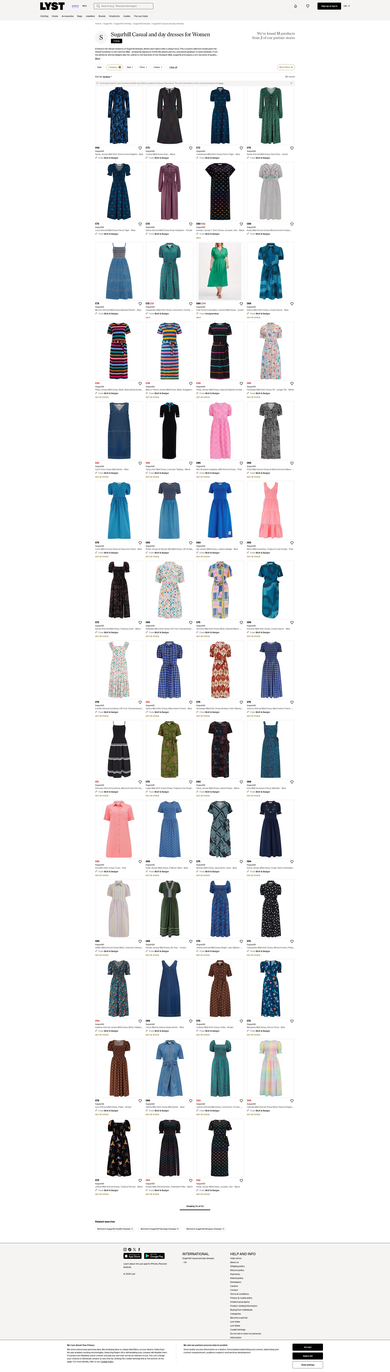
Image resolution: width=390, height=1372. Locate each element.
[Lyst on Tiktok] (129, 1250)
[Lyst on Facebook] (139, 1250)
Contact (234, 1290)
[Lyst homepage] (52, 6)
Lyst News (235, 1325)
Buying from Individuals (241, 1309)
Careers (234, 1286)
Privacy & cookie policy (241, 1298)
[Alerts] (295, 6)
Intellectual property (240, 1302)
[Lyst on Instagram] (125, 1250)
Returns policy (237, 1270)
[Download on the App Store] (132, 1256)
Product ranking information (243, 1305)
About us (234, 1262)
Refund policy (236, 1278)
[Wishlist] (308, 6)
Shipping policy (237, 1266)
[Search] (98, 6)
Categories (235, 1313)
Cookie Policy (107, 1361)
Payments (235, 1274)
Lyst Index (235, 1321)
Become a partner (239, 1317)
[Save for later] (140, 148)
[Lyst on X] (134, 1250)
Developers (235, 1282)
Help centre (236, 1258)
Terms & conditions (239, 1294)
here (221, 83)
